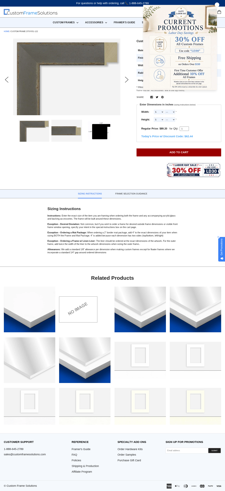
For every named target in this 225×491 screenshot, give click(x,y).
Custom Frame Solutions (22, 485)
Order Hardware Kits (130, 449)
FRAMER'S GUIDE (124, 22)
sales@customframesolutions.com (25, 454)
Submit (214, 450)
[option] (66, 77)
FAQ (74, 454)
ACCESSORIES (94, 22)
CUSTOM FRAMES (64, 22)
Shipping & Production (85, 466)
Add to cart (178, 152)
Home (6, 31)
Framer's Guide (81, 449)
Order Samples (127, 454)
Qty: (175, 128)
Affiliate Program (82, 471)
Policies (76, 460)
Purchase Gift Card (129, 460)
